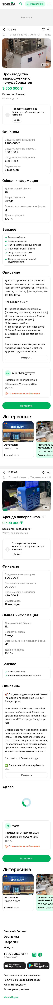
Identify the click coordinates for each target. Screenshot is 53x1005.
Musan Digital (11, 997)
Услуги (9, 947)
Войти (17, 120)
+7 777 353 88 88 (16, 954)
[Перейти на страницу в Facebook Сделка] (40, 955)
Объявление (36, 4)
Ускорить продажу (15, 984)
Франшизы (11, 936)
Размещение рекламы (16, 989)
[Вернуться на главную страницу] (3, 34)
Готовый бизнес (15, 931)
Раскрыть (26, 357)
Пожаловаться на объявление (24, 393)
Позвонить (26, 405)
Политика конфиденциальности (22, 979)
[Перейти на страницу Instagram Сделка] (34, 955)
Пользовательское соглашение (22, 975)
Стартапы (11, 942)
